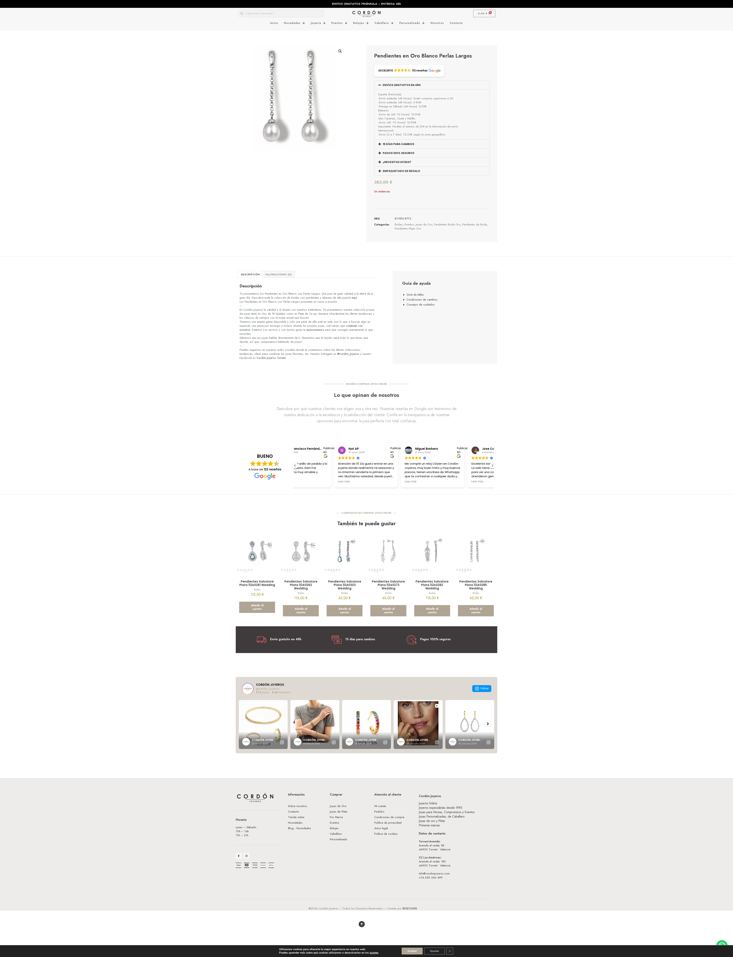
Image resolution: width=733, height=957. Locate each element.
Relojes (358, 23)
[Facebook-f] (239, 856)
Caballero (382, 23)
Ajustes (434, 951)
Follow (484, 688)
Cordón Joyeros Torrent (271, 358)
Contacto (456, 23)
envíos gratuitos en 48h (402, 85)
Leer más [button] (372, 481)
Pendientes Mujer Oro (408, 228)
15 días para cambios (398, 144)
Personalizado (409, 23)
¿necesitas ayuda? (397, 162)
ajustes (374, 953)
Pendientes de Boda (474, 224)
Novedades (292, 23)
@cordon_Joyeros (348, 354)
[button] (340, 51)
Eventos (337, 23)
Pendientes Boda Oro (447, 224)
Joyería (316, 23)
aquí (354, 298)
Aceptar (412, 951)
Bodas (399, 224)
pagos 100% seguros (398, 153)
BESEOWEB (410, 908)
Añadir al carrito (257, 607)
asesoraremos (315, 330)
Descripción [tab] (250, 274)
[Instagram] (246, 856)
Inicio (274, 23)
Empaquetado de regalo (401, 171)
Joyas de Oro (424, 224)
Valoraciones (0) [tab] (278, 274)
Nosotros (437, 23)
